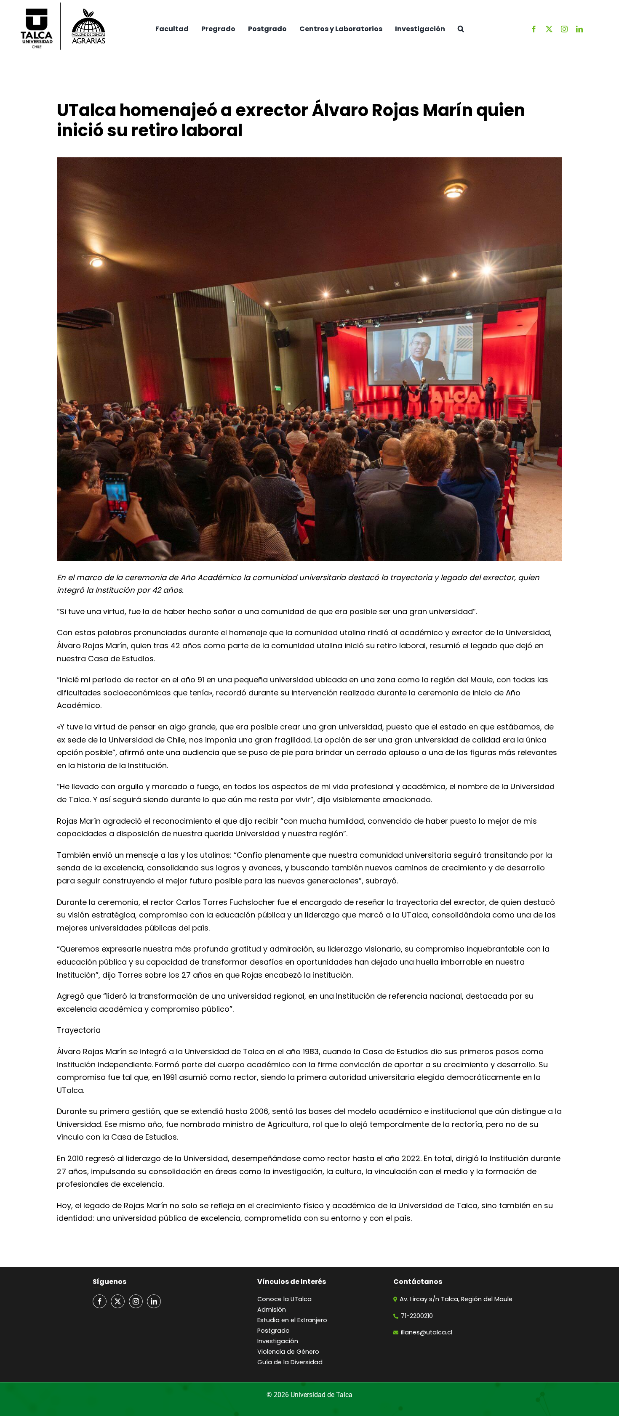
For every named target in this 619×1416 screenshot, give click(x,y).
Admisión (271, 1309)
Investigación (277, 1341)
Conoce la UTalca (284, 1299)
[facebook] (534, 29)
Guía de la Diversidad (290, 1362)
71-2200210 (417, 1316)
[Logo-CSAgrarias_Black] (88, 7)
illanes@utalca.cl (426, 1332)
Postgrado (273, 1330)
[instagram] (564, 29)
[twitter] (549, 29)
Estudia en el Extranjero (292, 1320)
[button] (460, 29)
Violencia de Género (288, 1351)
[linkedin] (579, 29)
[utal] (36, 10)
